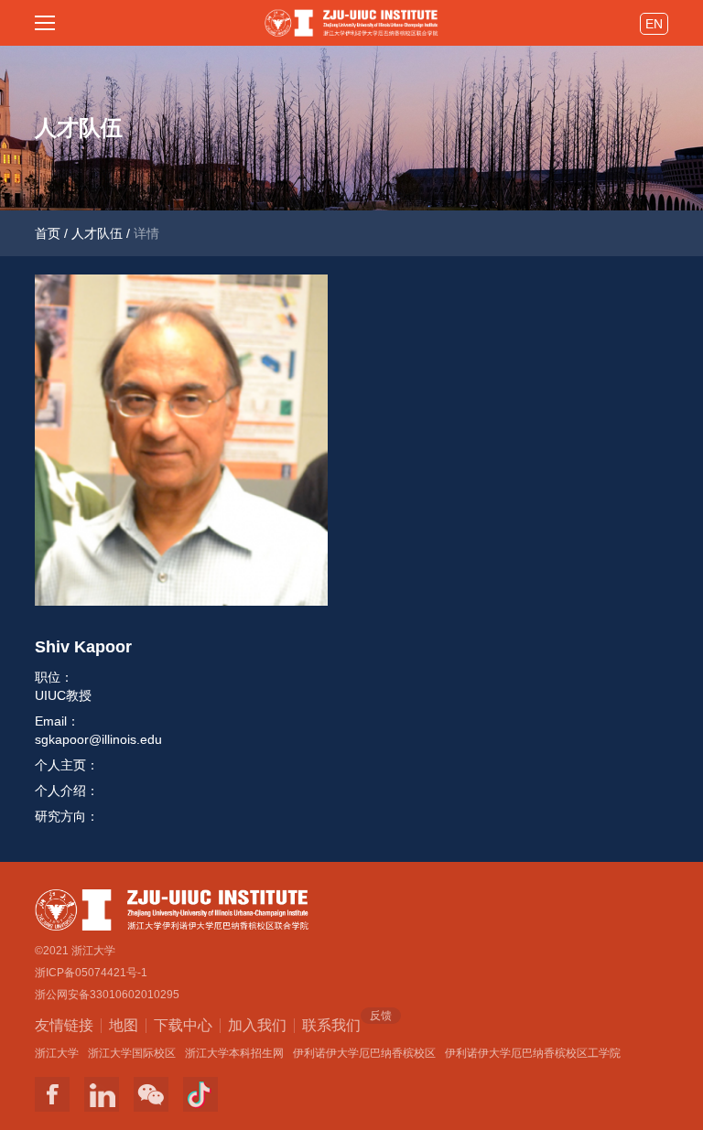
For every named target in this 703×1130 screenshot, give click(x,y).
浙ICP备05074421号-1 (91, 972)
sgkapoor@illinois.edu (98, 739)
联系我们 (331, 1024)
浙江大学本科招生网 (234, 1053)
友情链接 (64, 1025)
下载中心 (183, 1025)
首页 (47, 233)
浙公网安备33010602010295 (107, 994)
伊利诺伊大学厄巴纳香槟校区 (364, 1053)
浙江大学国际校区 (132, 1053)
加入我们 (257, 1025)
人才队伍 (97, 233)
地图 (123, 1025)
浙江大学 (57, 1053)
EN (654, 23)
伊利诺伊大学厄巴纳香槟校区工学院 (533, 1053)
